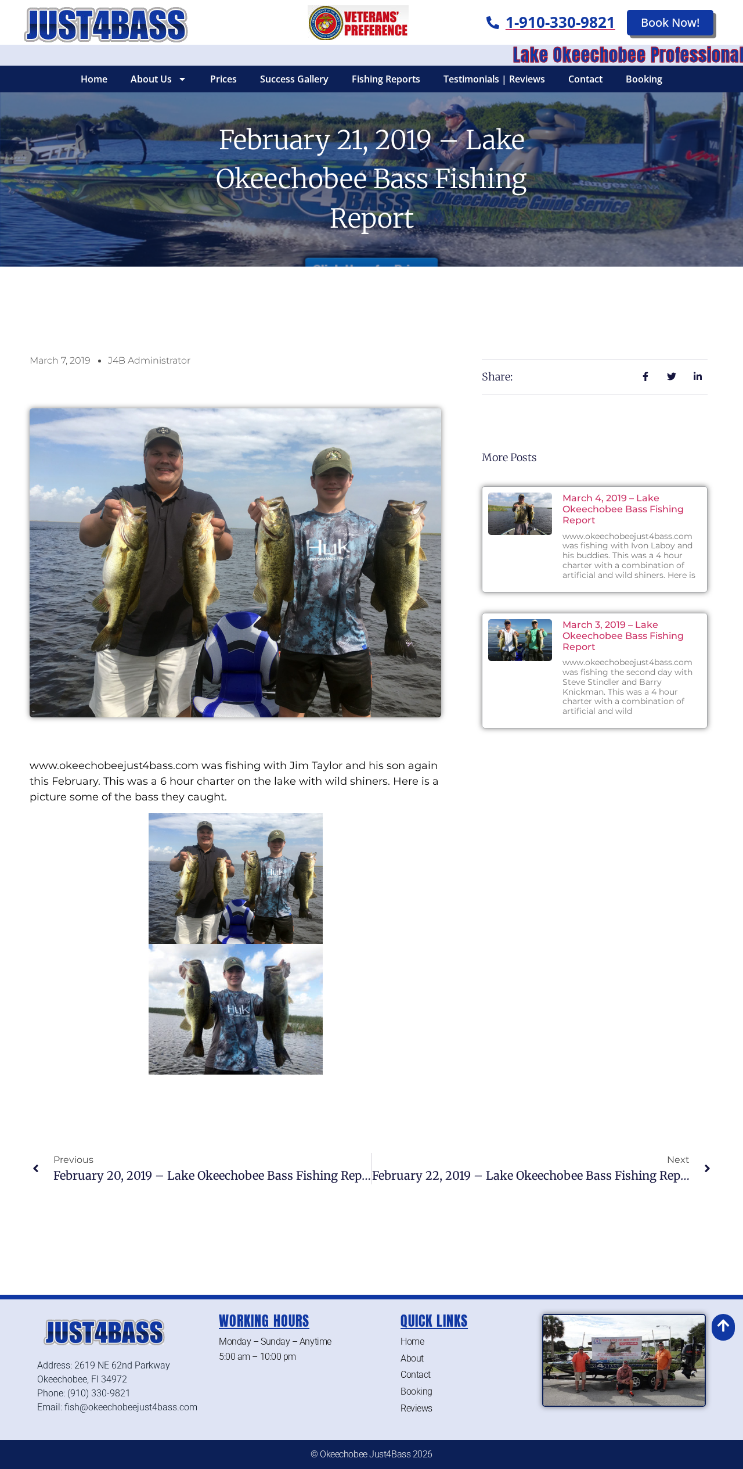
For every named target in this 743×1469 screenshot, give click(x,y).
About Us (151, 79)
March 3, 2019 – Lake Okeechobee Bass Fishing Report (623, 635)
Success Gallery (294, 79)
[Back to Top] (723, 1325)
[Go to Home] (102, 22)
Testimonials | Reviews (494, 79)
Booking (644, 79)
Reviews (416, 1408)
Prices (223, 79)
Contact (585, 79)
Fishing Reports (386, 79)
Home (94, 79)
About (412, 1358)
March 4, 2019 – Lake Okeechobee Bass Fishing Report (623, 509)
